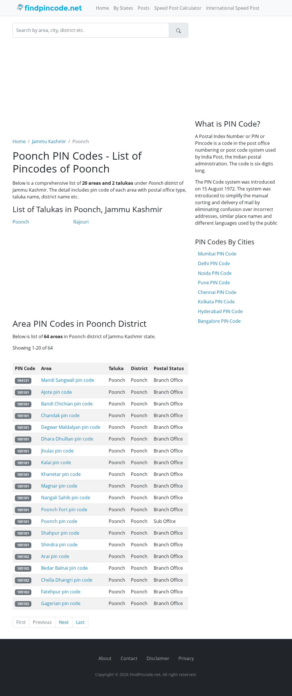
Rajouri (81, 222)
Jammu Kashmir (49, 141)
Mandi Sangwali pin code (67, 380)
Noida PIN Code (215, 273)
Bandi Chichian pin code (67, 404)
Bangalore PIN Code (219, 321)
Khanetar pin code (61, 474)
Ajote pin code (56, 392)
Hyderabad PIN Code (220, 311)
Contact (129, 658)
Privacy (186, 658)
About (104, 658)
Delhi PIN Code (214, 263)
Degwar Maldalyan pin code (70, 427)
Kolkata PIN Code (216, 302)
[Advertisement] (100, 84)
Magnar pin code (59, 486)
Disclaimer (158, 658)
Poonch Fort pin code (64, 509)
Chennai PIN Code (217, 292)
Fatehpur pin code (60, 592)
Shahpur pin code (60, 533)
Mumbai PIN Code (217, 254)
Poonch (21, 222)
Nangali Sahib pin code (65, 497)
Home (102, 8)
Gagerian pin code (60, 603)
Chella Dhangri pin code (66, 580)
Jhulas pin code (57, 451)
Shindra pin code (59, 544)
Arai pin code (55, 556)
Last (80, 622)
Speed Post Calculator (178, 8)
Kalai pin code (56, 462)
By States (123, 8)
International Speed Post (232, 8)
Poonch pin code (59, 521)
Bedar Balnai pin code (64, 568)
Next (64, 622)
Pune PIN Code (214, 282)
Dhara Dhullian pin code (67, 439)
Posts (144, 8)
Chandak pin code (60, 415)
